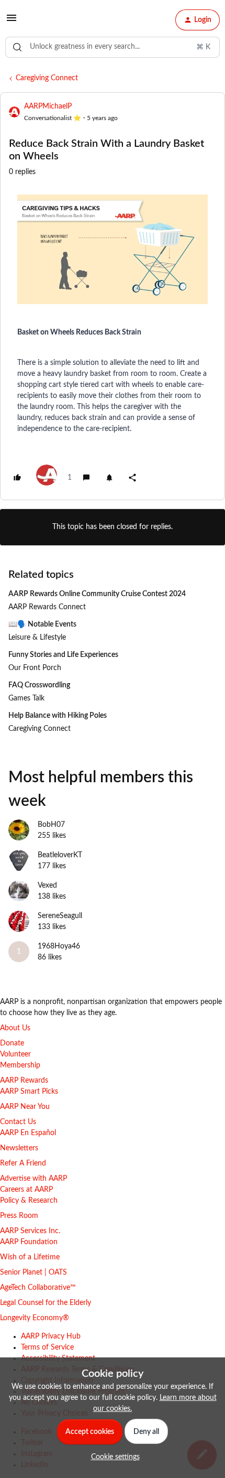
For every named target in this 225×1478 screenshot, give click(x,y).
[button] (11, 22)
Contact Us (18, 1122)
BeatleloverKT (60, 855)
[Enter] (17, 47)
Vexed (47, 885)
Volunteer (15, 1054)
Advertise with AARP (33, 1178)
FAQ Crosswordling (39, 685)
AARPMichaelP (48, 106)
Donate (12, 1043)
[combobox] (112, 47)
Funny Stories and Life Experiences (63, 655)
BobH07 (51, 824)
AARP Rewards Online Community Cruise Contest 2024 (97, 594)
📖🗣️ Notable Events (42, 624)
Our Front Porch (34, 668)
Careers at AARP (26, 1189)
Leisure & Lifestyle (37, 637)
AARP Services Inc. (30, 1231)
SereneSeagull (60, 916)
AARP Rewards (24, 1080)
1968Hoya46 (59, 946)
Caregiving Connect (47, 78)
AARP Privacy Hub (51, 1336)
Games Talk (26, 698)
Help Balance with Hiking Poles (57, 715)
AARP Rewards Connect (47, 607)
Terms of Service (47, 1347)
